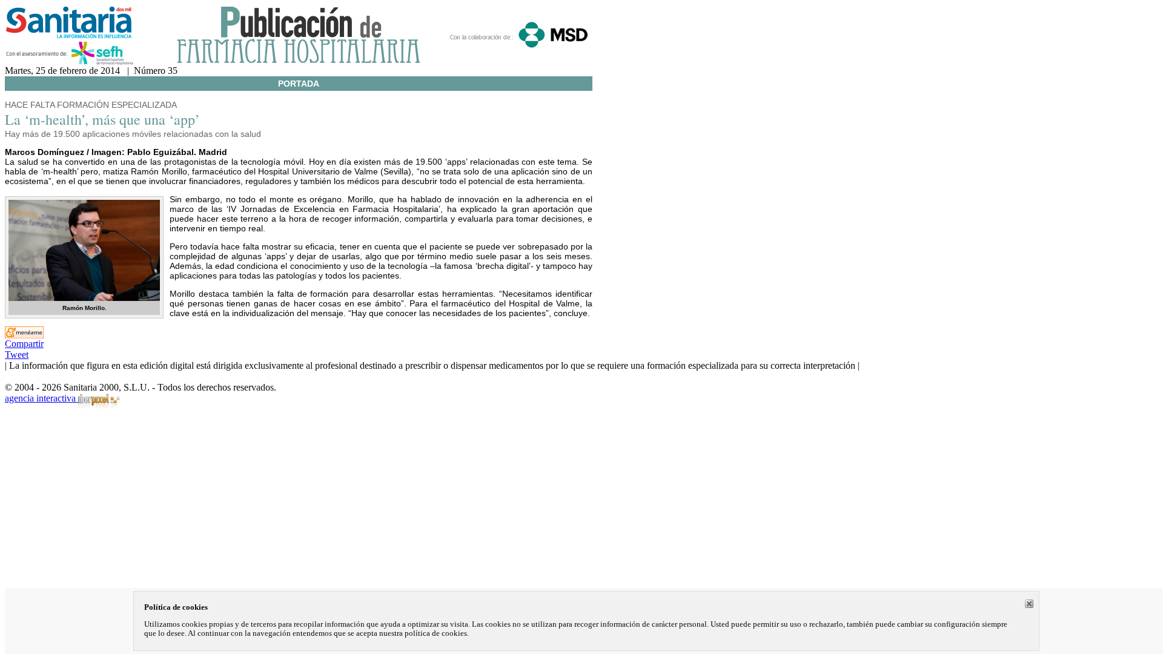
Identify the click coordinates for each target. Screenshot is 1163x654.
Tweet (16, 354)
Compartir (24, 344)
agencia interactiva (41, 398)
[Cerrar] (1029, 604)
